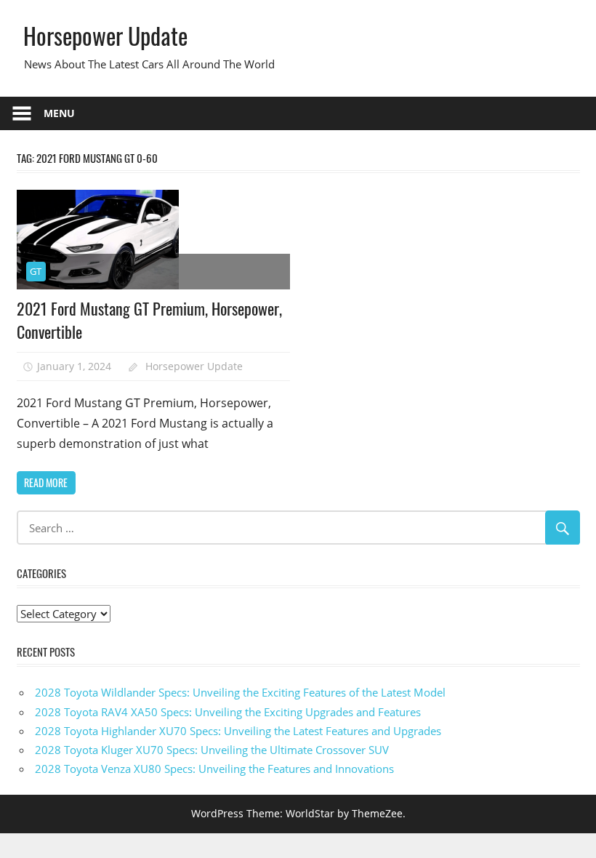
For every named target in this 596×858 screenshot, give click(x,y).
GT (35, 271)
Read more (46, 482)
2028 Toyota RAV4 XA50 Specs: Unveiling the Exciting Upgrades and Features (228, 712)
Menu (59, 113)
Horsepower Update (105, 35)
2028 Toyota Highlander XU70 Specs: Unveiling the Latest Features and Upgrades (238, 730)
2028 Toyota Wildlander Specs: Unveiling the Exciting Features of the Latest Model (240, 692)
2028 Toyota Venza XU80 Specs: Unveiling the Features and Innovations (214, 768)
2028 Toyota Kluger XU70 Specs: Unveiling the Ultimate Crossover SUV (212, 749)
